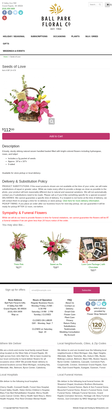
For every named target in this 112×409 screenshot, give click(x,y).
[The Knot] (15, 12)
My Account (69, 335)
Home (6, 57)
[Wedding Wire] (20, 12)
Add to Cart (56, 136)
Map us (15, 314)
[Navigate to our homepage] (56, 16)
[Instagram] (10, 12)
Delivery (69, 308)
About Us (69, 303)
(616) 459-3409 (8, 9)
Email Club (70, 311)
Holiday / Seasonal (14, 36)
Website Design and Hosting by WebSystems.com (90, 408)
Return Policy (70, 323)
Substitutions (70, 326)
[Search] (100, 4)
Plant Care (70, 317)
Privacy (69, 320)
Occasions (59, 36)
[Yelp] (4, 18)
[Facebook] (4, 12)
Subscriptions (39, 36)
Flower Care (69, 314)
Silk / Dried (91, 36)
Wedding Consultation (70, 332)
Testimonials (69, 329)
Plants (75, 36)
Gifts (6, 43)
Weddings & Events (14, 51)
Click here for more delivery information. (81, 201)
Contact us (70, 306)
